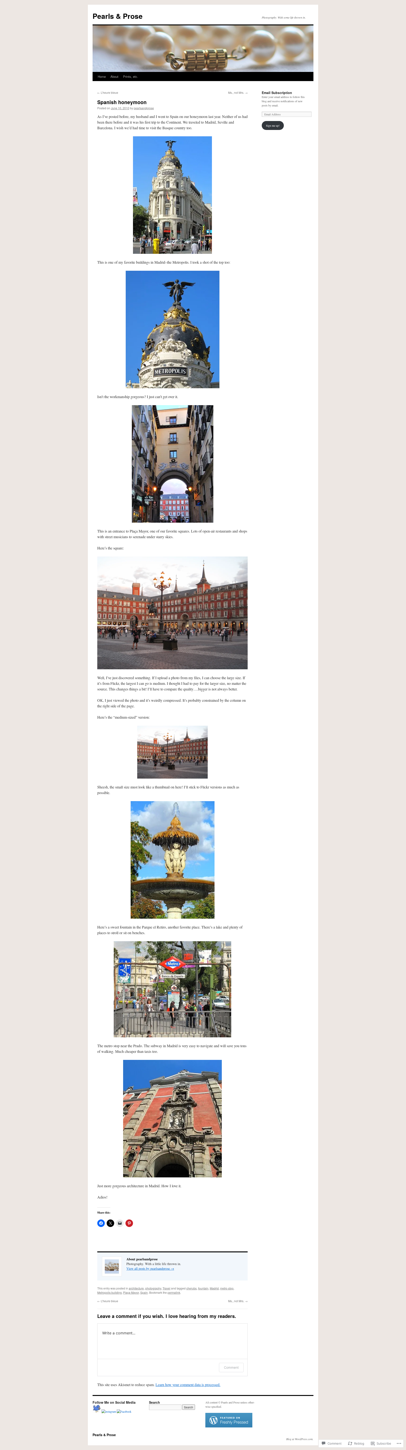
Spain (144, 1292)
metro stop (227, 1288)
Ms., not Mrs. (238, 92)
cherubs (191, 1288)
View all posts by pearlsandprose (150, 1268)
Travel (166, 1288)
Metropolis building (109, 1292)
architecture (136, 1288)
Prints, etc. (130, 76)
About (114, 76)
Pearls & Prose (118, 16)
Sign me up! (273, 125)
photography (153, 1288)
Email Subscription (277, 92)
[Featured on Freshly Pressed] (228, 1426)
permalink (174, 1292)
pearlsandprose (144, 108)
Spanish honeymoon (122, 102)
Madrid (214, 1288)
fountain (203, 1288)
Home (102, 76)
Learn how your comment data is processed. (188, 1384)
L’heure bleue (107, 92)
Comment (231, 1367)
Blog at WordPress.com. (299, 1439)
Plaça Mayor (131, 1292)
